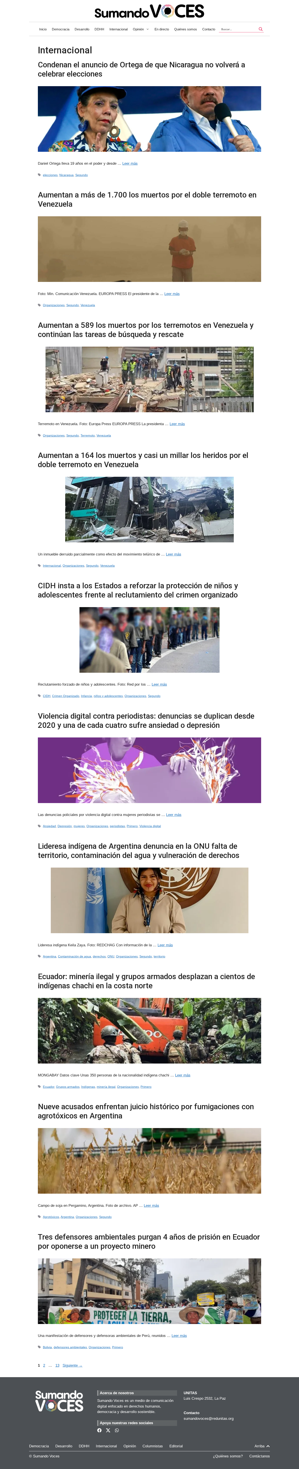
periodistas (117, 826)
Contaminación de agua (74, 956)
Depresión (65, 826)
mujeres (79, 826)
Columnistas (152, 1446)
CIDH (46, 696)
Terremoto (88, 435)
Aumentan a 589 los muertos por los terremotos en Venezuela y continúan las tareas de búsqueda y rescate (145, 330)
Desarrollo (82, 29)
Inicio (43, 29)
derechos (99, 956)
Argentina (49, 956)
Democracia (60, 29)
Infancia (86, 696)
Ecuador (48, 1086)
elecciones (50, 175)
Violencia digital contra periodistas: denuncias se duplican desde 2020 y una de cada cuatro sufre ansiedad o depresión (146, 721)
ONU (110, 956)
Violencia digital (150, 826)
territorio (159, 956)
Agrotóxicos (51, 1217)
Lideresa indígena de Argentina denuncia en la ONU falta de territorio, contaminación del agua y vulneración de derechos (138, 851)
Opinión (138, 29)
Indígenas (88, 1086)
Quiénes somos (185, 29)
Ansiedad (49, 826)
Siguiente (73, 1365)
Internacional (118, 29)
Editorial (176, 1446)
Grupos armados (67, 1086)
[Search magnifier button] (261, 29)
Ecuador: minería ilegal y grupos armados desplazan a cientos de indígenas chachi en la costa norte (146, 981)
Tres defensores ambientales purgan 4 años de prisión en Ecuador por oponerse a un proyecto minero (149, 1242)
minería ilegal (106, 1086)
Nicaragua (66, 175)
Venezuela (88, 305)
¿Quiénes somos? (228, 1456)
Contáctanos (259, 1456)
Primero (132, 826)
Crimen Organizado (65, 696)
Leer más (130, 163)
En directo (162, 29)
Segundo (81, 175)
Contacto (208, 29)
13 (57, 1365)
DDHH (99, 29)
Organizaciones (54, 305)
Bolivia (47, 1347)
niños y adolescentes (108, 696)
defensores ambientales (70, 1347)
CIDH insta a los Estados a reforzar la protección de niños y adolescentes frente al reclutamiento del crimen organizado (138, 590)
